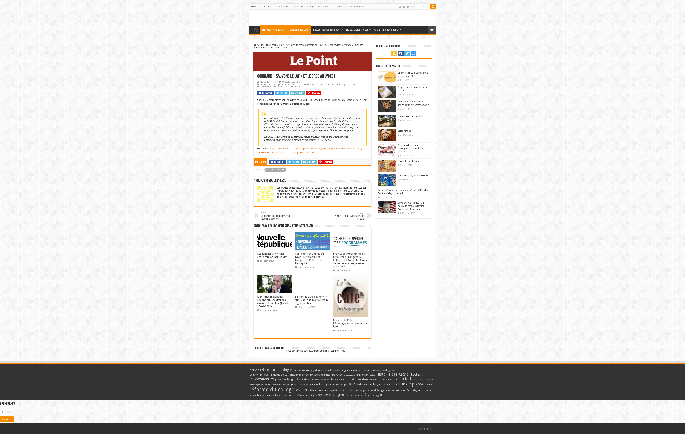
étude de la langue (354, 395)
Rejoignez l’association (318, 7)
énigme (338, 395)
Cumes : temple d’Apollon (411, 116)
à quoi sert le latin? (321, 394)
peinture (265, 384)
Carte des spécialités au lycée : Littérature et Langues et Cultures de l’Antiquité (309, 258)
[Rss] (400, 7)
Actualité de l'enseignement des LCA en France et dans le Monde (318, 45)
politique (276, 384)
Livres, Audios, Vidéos (357, 29)
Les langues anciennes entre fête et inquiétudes (272, 255)
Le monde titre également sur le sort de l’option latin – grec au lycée (311, 300)
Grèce (372, 375)
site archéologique (357, 390)
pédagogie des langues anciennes (375, 384)
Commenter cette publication (274, 87)
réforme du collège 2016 (278, 390)
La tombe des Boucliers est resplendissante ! (275, 216)
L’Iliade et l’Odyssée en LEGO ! (413, 175)
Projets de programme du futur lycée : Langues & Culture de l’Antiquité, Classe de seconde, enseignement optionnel (350, 260)
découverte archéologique (379, 370)
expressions (349, 375)
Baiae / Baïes (404, 130)
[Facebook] (404, 7)
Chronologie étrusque (409, 161)
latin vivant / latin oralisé (349, 379)
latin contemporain (320, 379)
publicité (349, 384)
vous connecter (306, 350)
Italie (420, 375)
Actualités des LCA (275, 29)
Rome (429, 384)
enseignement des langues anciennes (310, 374)
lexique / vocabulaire (380, 379)
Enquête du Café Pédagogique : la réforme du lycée (350, 323)
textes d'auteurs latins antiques (265, 395)
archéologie (282, 370)
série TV (427, 391)
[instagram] (411, 7)
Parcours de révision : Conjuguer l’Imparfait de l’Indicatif (410, 148)
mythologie (254, 385)
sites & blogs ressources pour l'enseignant (394, 390)
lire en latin (403, 379)
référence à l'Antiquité (323, 390)
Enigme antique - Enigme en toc (269, 374)
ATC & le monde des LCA (386, 29)
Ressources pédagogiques (327, 29)
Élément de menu (255, 29)
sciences (343, 390)
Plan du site (297, 7)
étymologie (373, 395)
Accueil (260, 45)
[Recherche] (433, 6)
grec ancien (362, 374)
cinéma (319, 370)
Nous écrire (282, 7)
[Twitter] (408, 7)
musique (419, 379)
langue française (298, 379)
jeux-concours (261, 379)
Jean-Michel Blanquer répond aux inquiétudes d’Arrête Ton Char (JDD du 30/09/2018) (273, 301)
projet (302, 385)
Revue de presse (268, 82)
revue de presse (409, 384)
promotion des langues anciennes (324, 384)
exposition (336, 374)
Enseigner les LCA (299, 29)
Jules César (280, 379)
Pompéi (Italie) (290, 384)
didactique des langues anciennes (342, 370)
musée (429, 379)
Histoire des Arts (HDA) (396, 374)
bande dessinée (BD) (304, 370)
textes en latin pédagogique (296, 395)
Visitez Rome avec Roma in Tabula (349, 216)
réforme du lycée (275, 170)
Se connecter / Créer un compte (348, 7)
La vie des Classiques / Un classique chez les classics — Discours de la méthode (412, 205)
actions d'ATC (259, 370)
